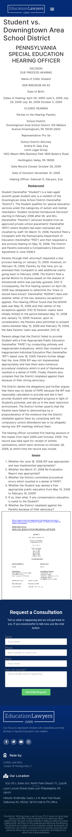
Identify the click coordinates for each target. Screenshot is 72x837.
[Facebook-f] (6, 742)
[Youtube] (21, 742)
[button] (52, 9)
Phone (9, 648)
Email (8, 659)
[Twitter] (14, 742)
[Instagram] (28, 742)
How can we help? (15, 670)
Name (8, 637)
